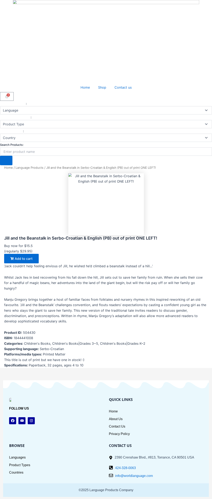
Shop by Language (13, 103)
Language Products (29, 168)
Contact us (123, 87)
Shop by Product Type (15, 117)
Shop (102, 87)
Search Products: (12, 144)
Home (85, 87)
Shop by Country (11, 131)
